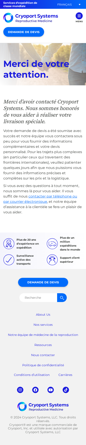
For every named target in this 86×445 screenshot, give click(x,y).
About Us (43, 315)
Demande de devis (23, 32)
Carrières (65, 375)
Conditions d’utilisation (32, 375)
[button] (64, 4)
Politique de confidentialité (43, 365)
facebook (35, 390)
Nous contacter (43, 355)
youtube (50, 390)
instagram (20, 390)
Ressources (43, 345)
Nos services (43, 325)
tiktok (66, 390)
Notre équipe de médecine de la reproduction (43, 335)
